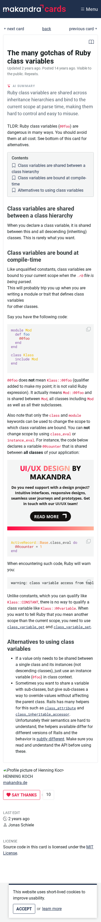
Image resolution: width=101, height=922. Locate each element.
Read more (46, 517)
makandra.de (15, 782)
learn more (52, 908)
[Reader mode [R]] (91, 42)
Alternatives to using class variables (50, 190)
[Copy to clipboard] (88, 329)
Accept (24, 908)
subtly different (50, 739)
